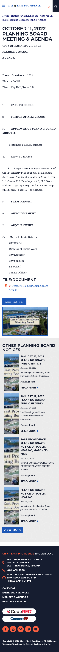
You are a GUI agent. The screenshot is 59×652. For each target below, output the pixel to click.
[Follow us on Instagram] (28, 629)
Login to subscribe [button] (14, 301)
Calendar (9, 588)
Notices (15, 15)
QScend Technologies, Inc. (38, 644)
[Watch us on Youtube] (13, 629)
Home (5, 15)
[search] (56, 6)
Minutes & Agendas (15, 597)
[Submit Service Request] (19, 618)
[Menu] (3, 6)
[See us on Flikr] (36, 629)
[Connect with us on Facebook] (5, 629)
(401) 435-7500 (16, 570)
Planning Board (29, 15)
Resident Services (14, 601)
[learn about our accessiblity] (49, 6)
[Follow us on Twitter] (20, 629)
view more (13, 530)
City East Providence (27, 553)
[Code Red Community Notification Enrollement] (19, 611)
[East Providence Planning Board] (29, 321)
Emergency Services (15, 592)
